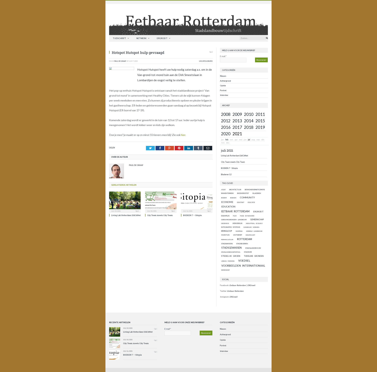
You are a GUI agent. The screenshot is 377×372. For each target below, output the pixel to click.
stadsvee (248, 252)
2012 (225, 120)
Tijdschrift (119, 38)
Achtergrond (225, 81)
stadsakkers (227, 243)
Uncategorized (206, 61)
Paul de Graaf (120, 61)
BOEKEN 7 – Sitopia (192, 215)
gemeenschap (257, 219)
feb (226, 139)
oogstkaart (250, 235)
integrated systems (230, 227)
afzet (223, 189)
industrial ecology (254, 223)
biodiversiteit (243, 193)
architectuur (235, 189)
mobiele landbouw (254, 231)
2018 (248, 127)
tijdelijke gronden (254, 256)
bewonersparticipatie (255, 189)
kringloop (226, 231)
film (235, 216)
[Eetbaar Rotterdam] (188, 18)
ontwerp (237, 235)
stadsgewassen (231, 247)
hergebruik (237, 223)
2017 (237, 127)
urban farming (228, 261)
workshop (225, 270)
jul (249, 139)
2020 (225, 133)
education (228, 206)
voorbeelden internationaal (243, 265)
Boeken (233, 198)
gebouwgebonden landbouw (234, 220)
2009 (237, 114)
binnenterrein (227, 193)
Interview (224, 95)
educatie (251, 202)
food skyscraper (247, 216)
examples (225, 216)
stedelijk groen (230, 256)
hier (183, 134)
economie (227, 202)
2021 (237, 133)
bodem (224, 198)
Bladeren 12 (226, 174)
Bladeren (257, 193)
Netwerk (141, 38)
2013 (237, 120)
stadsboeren (242, 244)
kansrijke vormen (251, 227)
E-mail (223, 56)
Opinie (223, 85)
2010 (248, 114)
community (247, 197)
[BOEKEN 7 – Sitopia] (197, 202)
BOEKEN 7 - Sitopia (229, 168)
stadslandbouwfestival (230, 252)
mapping (239, 231)
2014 (248, 120)
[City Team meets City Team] (161, 202)
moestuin (225, 235)
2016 (225, 127)
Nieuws (223, 76)
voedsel (244, 260)
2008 (225, 114)
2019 (260, 127)
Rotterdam (244, 239)
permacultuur (227, 239)
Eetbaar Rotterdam (235, 211)
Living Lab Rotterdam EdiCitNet (126, 215)
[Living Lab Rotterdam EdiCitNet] (125, 202)
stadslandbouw (253, 248)
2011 (260, 114)
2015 (260, 120)
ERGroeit (162, 38)
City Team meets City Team (160, 215)
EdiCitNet (240, 202)
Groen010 (225, 223)
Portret (223, 90)
